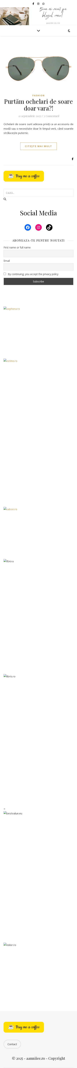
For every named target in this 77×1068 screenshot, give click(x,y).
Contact (12, 1044)
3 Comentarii (51, 116)
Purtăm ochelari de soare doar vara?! (38, 104)
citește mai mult (38, 146)
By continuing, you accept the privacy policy (32, 274)
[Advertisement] (38, 461)
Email (7, 260)
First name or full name (17, 247)
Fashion (38, 95)
